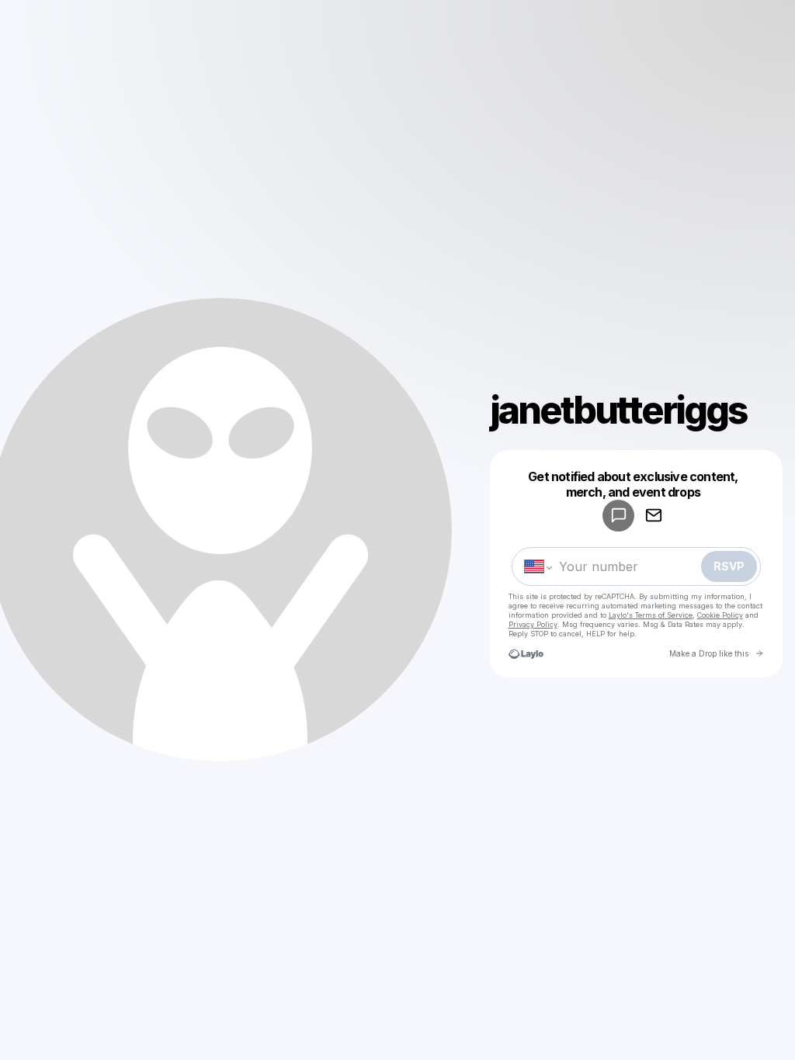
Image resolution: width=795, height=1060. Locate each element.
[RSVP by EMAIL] (653, 516)
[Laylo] (526, 654)
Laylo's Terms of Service (651, 615)
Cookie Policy (720, 615)
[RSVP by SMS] (618, 516)
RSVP (729, 566)
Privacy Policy (533, 624)
